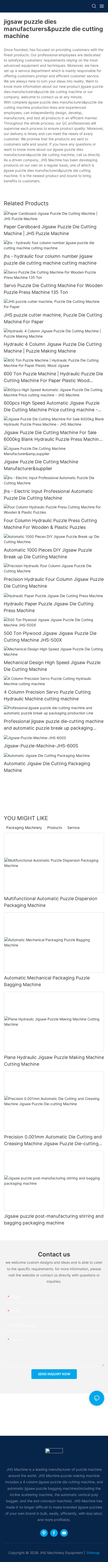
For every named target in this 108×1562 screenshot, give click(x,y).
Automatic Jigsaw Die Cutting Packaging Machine (47, 767)
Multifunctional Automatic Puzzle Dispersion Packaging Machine (50, 902)
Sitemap (93, 1552)
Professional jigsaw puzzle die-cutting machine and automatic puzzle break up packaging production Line (53, 725)
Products (54, 827)
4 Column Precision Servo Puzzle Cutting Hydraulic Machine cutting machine (47, 695)
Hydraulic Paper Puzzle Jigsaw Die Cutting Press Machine (48, 607)
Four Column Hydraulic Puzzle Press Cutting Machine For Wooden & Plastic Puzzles (50, 524)
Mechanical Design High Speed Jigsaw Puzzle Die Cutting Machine (52, 666)
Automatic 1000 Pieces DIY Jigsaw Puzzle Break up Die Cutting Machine (48, 553)
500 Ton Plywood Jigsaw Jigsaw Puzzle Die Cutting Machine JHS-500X (50, 637)
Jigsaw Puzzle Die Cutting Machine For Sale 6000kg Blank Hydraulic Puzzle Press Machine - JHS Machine (52, 436)
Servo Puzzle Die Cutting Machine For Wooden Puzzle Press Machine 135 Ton (53, 289)
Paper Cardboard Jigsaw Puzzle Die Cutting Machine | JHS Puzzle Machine (50, 230)
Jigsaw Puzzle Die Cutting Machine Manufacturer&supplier (41, 465)
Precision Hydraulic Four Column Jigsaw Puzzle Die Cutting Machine (54, 583)
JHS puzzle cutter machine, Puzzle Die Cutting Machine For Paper (53, 318)
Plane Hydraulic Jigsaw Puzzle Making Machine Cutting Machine (54, 1061)
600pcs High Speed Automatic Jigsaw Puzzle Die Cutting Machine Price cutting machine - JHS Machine (51, 406)
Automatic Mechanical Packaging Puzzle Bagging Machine (47, 981)
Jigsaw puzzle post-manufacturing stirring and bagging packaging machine (53, 1219)
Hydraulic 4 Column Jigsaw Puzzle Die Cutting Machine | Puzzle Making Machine (53, 348)
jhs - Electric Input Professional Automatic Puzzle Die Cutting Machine (48, 495)
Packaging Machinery (24, 827)
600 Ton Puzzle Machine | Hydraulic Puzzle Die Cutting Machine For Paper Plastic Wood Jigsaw (53, 377)
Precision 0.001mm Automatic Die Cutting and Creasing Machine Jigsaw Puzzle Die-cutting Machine (53, 1140)
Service (73, 827)
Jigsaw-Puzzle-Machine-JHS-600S (41, 745)
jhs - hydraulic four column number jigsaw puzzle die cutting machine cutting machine (50, 260)
